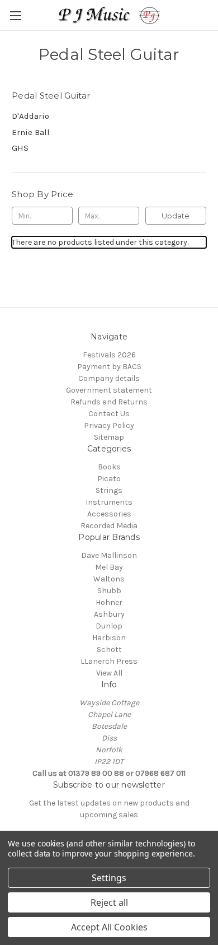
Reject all (109, 902)
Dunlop (109, 626)
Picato (109, 478)
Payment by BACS (109, 366)
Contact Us (109, 413)
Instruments (109, 502)
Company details (109, 378)
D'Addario (30, 116)
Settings (109, 878)
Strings (109, 490)
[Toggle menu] (15, 15)
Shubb (109, 590)
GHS (20, 148)
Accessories (109, 514)
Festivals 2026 (109, 355)
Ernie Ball (31, 132)
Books (109, 467)
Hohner (109, 602)
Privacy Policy (109, 425)
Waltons (109, 579)
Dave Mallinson (109, 555)
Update (175, 215)
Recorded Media (109, 525)
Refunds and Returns (109, 402)
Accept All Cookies (109, 927)
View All (109, 673)
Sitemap (109, 437)
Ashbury (109, 614)
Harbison (109, 638)
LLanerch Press (109, 661)
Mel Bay (109, 567)
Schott (109, 649)
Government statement (109, 390)
